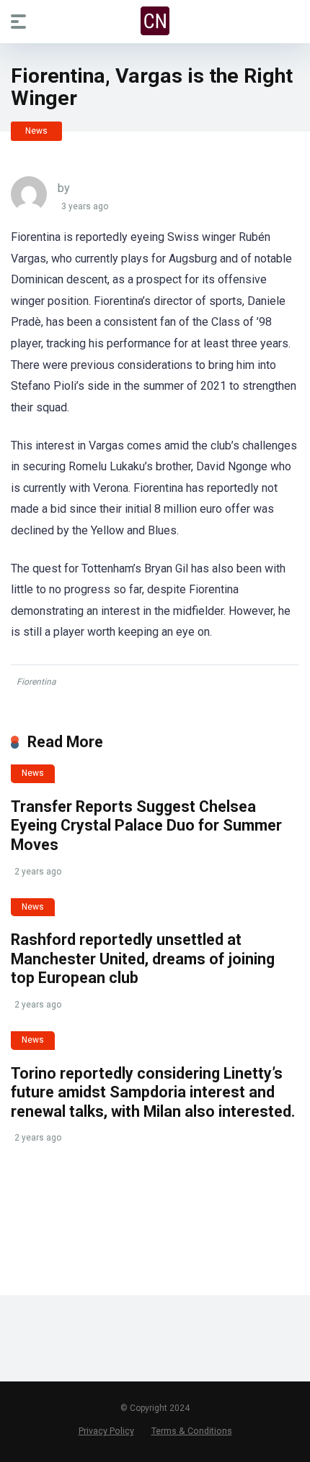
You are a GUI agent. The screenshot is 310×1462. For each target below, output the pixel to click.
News (36, 131)
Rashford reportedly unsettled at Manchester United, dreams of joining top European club (143, 959)
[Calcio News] (155, 20)
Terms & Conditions (191, 1430)
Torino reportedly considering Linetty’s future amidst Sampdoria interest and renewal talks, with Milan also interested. (153, 1092)
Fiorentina (36, 682)
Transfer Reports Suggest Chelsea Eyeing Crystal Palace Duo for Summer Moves (146, 826)
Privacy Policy (106, 1430)
